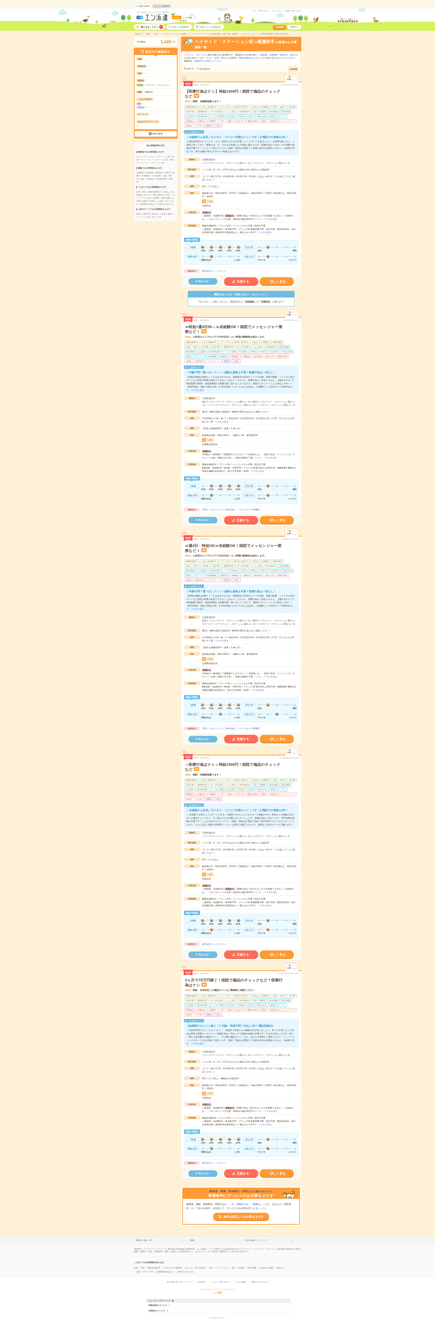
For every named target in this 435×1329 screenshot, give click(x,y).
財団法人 (155, 214)
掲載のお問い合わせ (293, 11)
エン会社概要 (240, 1282)
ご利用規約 (201, 1282)
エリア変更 (187, 18)
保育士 (168, 173)
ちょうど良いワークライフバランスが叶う (152, 12)
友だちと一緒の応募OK (154, 195)
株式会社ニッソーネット (214, 271)
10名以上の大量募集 (172, 1268)
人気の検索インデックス (256, 1240)
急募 (138, 214)
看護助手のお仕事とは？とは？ (208, 61)
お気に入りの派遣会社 (210, 27)
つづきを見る (270, 219)
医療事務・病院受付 (154, 173)
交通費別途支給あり (148, 204)
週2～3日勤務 (153, 198)
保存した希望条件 (181, 27)
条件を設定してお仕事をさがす (243, 1216)
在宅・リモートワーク (219, 1268)
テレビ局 (146, 217)
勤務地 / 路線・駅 (144, 1240)
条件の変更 (157, 134)
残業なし (153, 201)
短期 (138, 192)
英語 (163, 214)
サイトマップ (277, 11)
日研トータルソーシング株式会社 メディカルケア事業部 (231, 509)
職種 (192, 1240)
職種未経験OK (154, 192)
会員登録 (279, 27)
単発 (144, 192)
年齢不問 (146, 214)
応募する (243, 281)
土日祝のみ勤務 (266, 1268)
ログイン (294, 27)
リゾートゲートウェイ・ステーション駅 (153, 157)
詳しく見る (278, 281)
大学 (160, 217)
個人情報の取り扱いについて (179, 1282)
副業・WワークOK (145, 1272)
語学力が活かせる (166, 204)
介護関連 (140, 173)
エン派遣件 (143, 6)
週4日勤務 (165, 198)
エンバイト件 (161, 6)
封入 (154, 217)
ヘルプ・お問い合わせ (259, 11)
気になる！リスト (151, 27)
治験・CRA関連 (147, 179)
